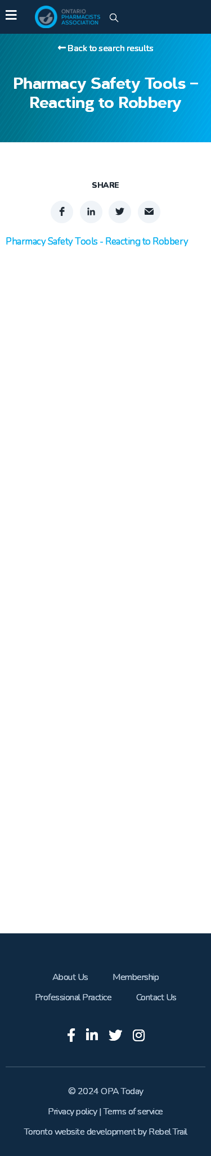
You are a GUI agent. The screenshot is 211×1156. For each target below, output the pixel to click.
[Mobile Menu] (11, 16)
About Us (70, 977)
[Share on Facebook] (62, 212)
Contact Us (156, 997)
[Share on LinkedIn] (91, 212)
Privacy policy (72, 1111)
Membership (136, 977)
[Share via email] (149, 212)
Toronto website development (80, 1132)
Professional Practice (73, 997)
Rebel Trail (168, 1132)
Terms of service (133, 1111)
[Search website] (114, 18)
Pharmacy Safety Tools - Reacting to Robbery (97, 241)
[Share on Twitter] (120, 212)
